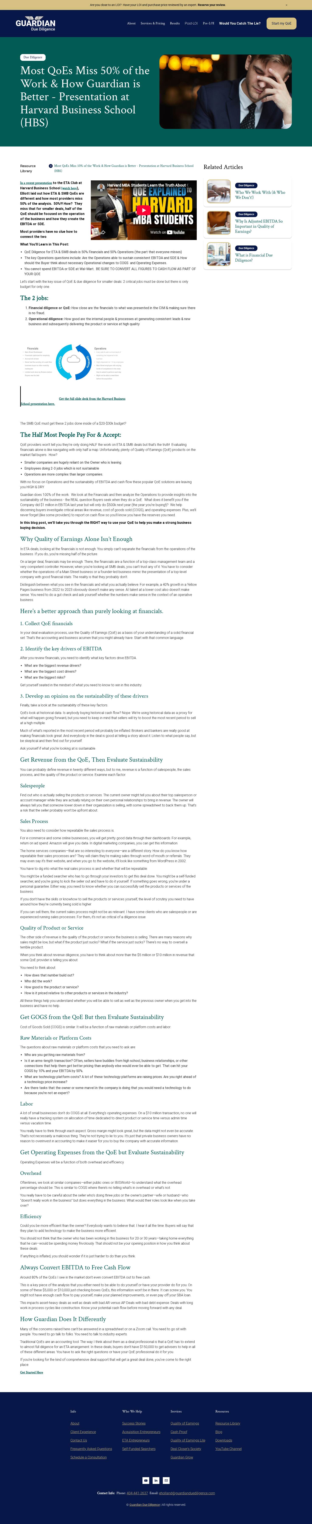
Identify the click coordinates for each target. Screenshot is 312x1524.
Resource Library (28, 168)
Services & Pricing (153, 23)
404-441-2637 (137, 1493)
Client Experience (83, 1432)
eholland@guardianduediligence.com (187, 1493)
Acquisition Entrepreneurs (141, 1432)
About (131, 23)
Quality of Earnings (185, 1423)
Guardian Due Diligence (144, 1504)
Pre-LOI (208, 23)
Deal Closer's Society (186, 1449)
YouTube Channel (228, 1449)
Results (175, 23)
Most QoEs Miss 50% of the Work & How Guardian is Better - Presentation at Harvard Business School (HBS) (124, 168)
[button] (191, 23)
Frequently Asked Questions (91, 1449)
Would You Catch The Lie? (240, 23)
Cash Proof (179, 1432)
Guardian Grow (182, 1457)
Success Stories (134, 1423)
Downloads (223, 1440)
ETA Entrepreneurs (136, 1440)
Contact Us (78, 1440)
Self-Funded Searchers (139, 1449)
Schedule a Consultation (88, 1457)
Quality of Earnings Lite (188, 1440)
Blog (218, 1432)
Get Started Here (31, 1372)
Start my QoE (281, 23)
